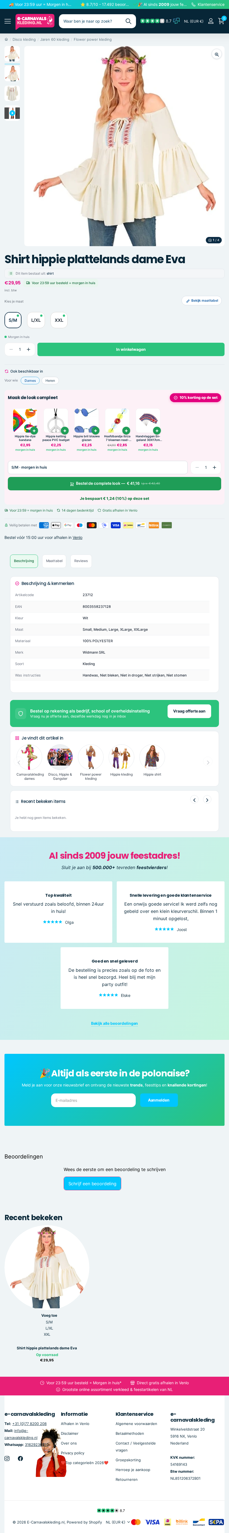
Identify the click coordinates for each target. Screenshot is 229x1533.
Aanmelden (159, 1100)
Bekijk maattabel (204, 300)
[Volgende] (207, 799)
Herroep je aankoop (133, 1469)
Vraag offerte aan (189, 711)
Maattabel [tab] (54, 561)
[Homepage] (6, 39)
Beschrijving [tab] (24, 561)
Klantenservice (134, 1413)
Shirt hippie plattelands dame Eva (47, 1348)
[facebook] (20, 1458)
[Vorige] (194, 799)
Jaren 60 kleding (54, 39)
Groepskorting (128, 1460)
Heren (50, 380)
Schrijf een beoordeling (92, 1183)
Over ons (69, 1443)
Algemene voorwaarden (136, 1423)
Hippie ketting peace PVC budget (56, 438)
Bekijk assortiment (7, 21)
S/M (49, 1322)
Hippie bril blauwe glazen (86, 438)
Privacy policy (72, 1453)
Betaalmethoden (130, 1433)
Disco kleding (24, 39)
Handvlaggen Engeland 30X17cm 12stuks (148, 438)
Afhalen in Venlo (75, 1423)
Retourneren (127, 1479)
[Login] (210, 21)
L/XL (49, 1328)
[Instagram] (6, 1458)
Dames (30, 380)
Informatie (74, 1413)
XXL (47, 1334)
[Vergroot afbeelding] (217, 54)
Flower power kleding (93, 39)
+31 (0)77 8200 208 (29, 1423)
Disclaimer (69, 1433)
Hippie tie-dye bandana (25, 438)
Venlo (77, 537)
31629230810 (36, 1444)
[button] (28, 349)
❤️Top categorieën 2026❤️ (84, 1462)
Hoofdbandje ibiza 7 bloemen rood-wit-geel (117, 438)
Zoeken (128, 21)
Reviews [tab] (81, 561)
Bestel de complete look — (118, 483)
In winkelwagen (130, 349)
